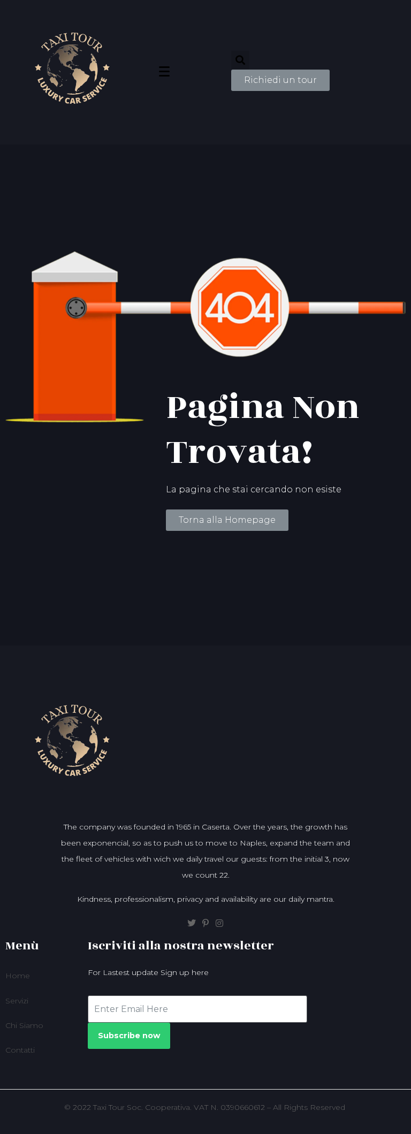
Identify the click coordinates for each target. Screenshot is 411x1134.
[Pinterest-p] (205, 923)
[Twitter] (191, 923)
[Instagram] (219, 923)
